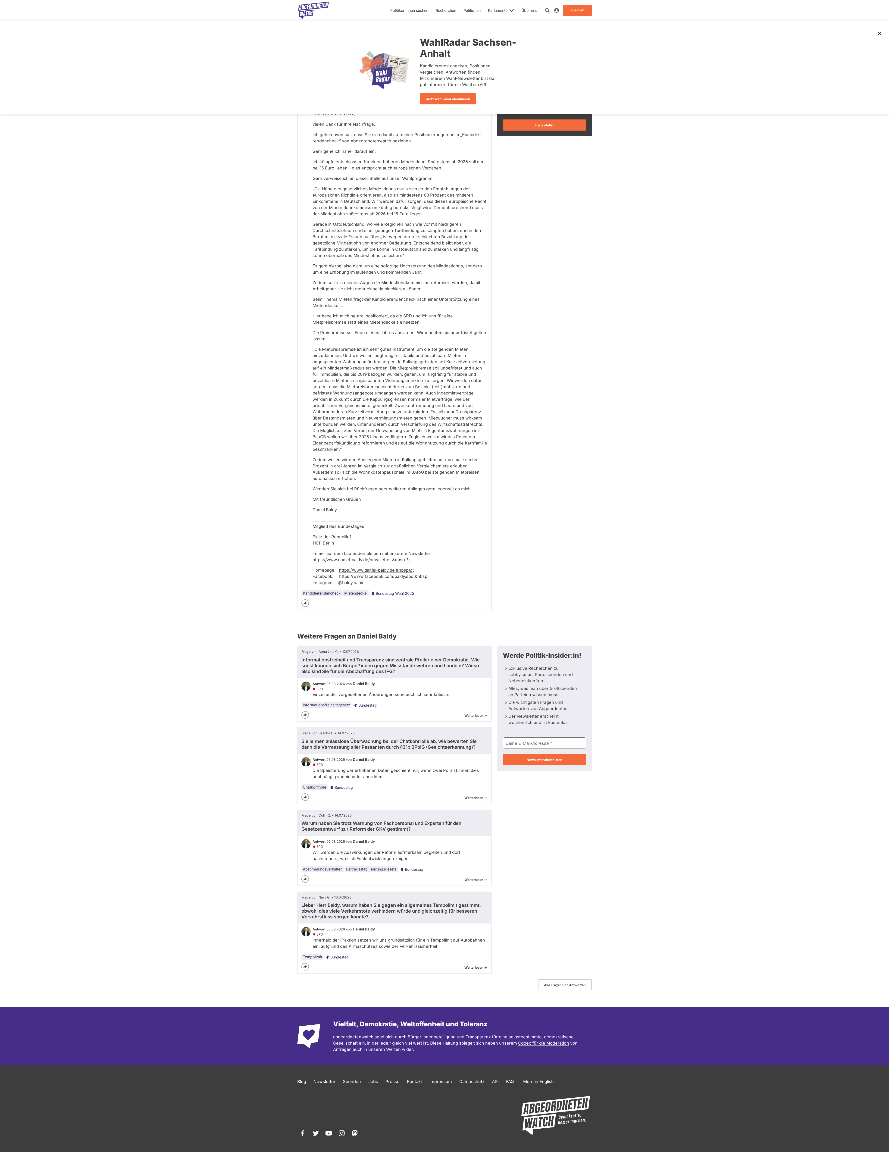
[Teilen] (305, 603)
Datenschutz (472, 1081)
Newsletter (324, 1081)
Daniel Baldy (364, 683)
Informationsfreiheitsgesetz (326, 705)
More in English (538, 1081)
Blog (301, 1081)
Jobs (373, 1081)
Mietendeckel (355, 593)
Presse (392, 1081)
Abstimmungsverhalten (322, 869)
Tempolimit (312, 957)
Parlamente (497, 10)
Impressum (440, 1081)
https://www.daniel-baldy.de (374, 570)
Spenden (352, 1081)
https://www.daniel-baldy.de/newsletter (359, 559)
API (495, 1081)
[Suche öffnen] (547, 10)
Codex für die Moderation (543, 1043)
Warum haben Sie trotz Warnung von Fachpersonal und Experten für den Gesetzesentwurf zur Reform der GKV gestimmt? (381, 826)
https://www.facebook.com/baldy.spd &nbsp (383, 576)
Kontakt (414, 1081)
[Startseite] (313, 10)
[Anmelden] (556, 10)
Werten (393, 1049)
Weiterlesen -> (475, 715)
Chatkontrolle (314, 787)
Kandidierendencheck (322, 593)
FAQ (510, 1081)
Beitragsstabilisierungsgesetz (371, 869)
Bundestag (367, 705)
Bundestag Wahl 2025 (395, 593)
